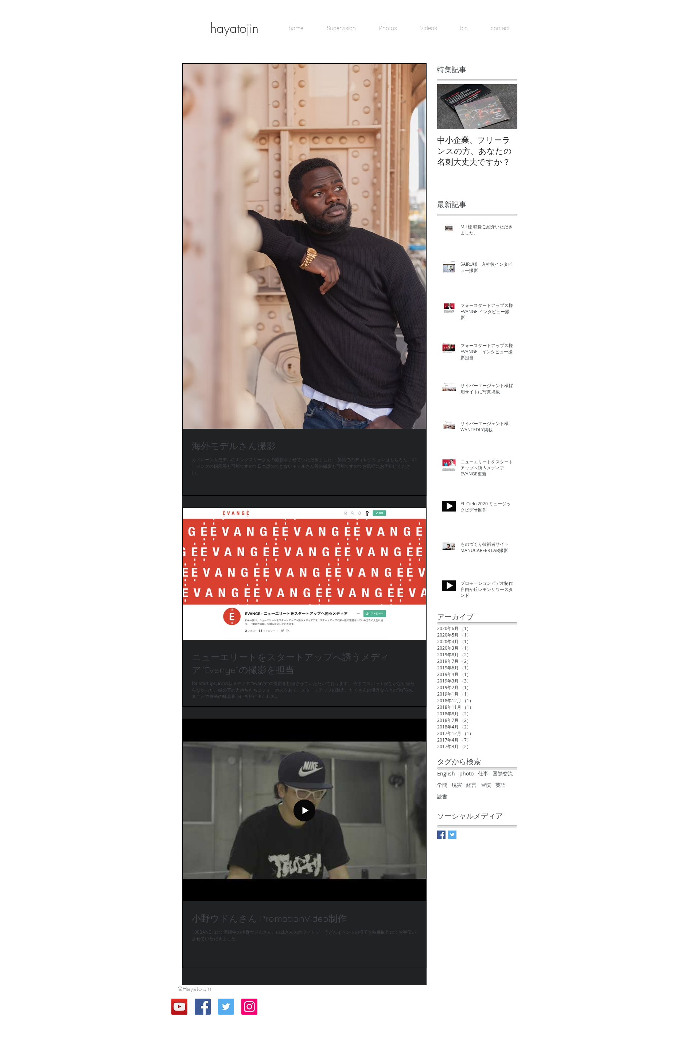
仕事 (483, 773)
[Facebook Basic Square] (441, 835)
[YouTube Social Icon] (179, 1007)
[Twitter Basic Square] (452, 835)
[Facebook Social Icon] (203, 1007)
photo (466, 773)
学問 (442, 784)
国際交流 (503, 773)
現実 (457, 784)
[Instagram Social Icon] (249, 1007)
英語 (500, 784)
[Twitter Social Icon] (226, 1007)
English (446, 773)
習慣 (486, 784)
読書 (442, 796)
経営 (471, 784)
